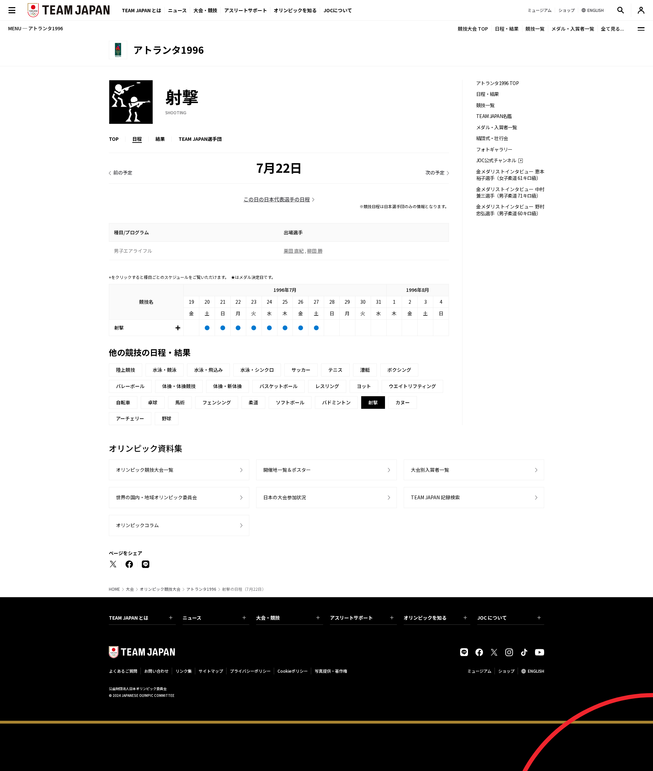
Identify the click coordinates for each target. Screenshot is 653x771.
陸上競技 (125, 369)
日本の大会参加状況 (284, 497)
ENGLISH (536, 671)
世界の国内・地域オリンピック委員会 (156, 497)
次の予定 (435, 172)
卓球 (152, 402)
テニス (335, 369)
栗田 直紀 (294, 250)
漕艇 (365, 369)
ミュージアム (479, 671)
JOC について (492, 617)
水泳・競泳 (165, 369)
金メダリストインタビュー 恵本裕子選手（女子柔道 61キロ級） (510, 174)
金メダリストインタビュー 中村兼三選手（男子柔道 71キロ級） (510, 192)
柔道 (253, 402)
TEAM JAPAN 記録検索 (435, 497)
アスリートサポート (245, 10)
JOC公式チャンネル (496, 160)
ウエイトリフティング (412, 386)
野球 (166, 418)
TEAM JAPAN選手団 (200, 138)
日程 (137, 138)
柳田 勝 (314, 250)
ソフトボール (290, 402)
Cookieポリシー (293, 671)
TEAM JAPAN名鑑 (494, 116)
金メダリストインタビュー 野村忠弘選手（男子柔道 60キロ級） (510, 209)
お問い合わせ (156, 671)
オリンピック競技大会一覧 (144, 469)
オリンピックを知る (295, 10)
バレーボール (130, 386)
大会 (130, 589)
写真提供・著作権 (331, 671)
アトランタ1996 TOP (497, 83)
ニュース (177, 10)
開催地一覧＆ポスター (287, 469)
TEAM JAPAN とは (128, 617)
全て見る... (612, 28)
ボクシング (399, 369)
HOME (114, 589)
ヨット (364, 386)
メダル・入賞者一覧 (572, 28)
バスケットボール (278, 386)
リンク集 (183, 671)
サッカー (301, 369)
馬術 (180, 402)
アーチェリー (130, 418)
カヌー (403, 402)
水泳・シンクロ (257, 369)
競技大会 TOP (473, 28)
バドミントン (336, 402)
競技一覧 (535, 28)
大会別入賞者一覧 (430, 469)
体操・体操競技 (179, 386)
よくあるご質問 (123, 671)
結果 (160, 138)
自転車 (123, 402)
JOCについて (337, 10)
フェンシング (216, 402)
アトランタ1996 (201, 589)
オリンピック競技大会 (160, 589)
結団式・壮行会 (492, 138)
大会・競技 (268, 617)
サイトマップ (211, 671)
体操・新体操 (227, 386)
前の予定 (122, 172)
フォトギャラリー (494, 149)
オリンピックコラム (137, 525)
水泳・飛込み (208, 369)
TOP (114, 138)
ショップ (506, 671)
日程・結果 (507, 28)
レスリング (327, 386)
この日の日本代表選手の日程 (277, 199)
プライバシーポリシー (250, 671)
